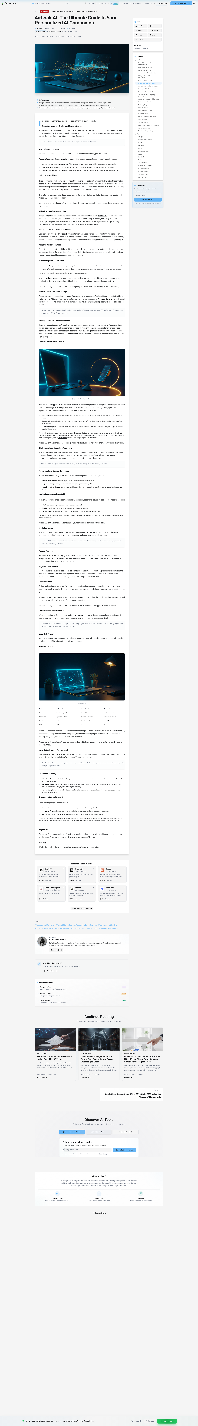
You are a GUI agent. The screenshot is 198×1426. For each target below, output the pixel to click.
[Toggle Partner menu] (154, 3)
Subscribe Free (149, 199)
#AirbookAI (39, 925)
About (36, 36)
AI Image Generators (106, 299)
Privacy (43, 36)
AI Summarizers (71, 334)
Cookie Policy (89, 1421)
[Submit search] (67, 3)
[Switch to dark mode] (194, 3)
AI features (103, 928)
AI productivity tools (78, 928)
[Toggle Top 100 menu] (108, 3)
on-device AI (113, 928)
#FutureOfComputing (64, 925)
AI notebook (65, 928)
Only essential (136, 1421)
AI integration (92, 928)
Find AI (79, 36)
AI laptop (55, 928)
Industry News (60, 36)
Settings (151, 1421)
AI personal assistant (43, 928)
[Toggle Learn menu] (130, 3)
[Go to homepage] (35, 11)
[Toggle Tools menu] (96, 3)
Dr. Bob (39, 28)
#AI (95, 925)
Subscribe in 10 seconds (124, 1150)
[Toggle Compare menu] (143, 3)
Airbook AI (72, 130)
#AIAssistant (78, 925)
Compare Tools (71, 36)
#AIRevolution (49, 925)
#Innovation (88, 925)
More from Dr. (55, 950)
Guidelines (50, 36)
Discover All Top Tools (81, 908)
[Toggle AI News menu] (120, 3)
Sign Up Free (185, 3)
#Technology (103, 925)
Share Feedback (52, 971)
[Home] (86, 3)
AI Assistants (62, 438)
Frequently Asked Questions (63, 814)
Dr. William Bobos (55, 31)
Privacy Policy (103, 1154)
